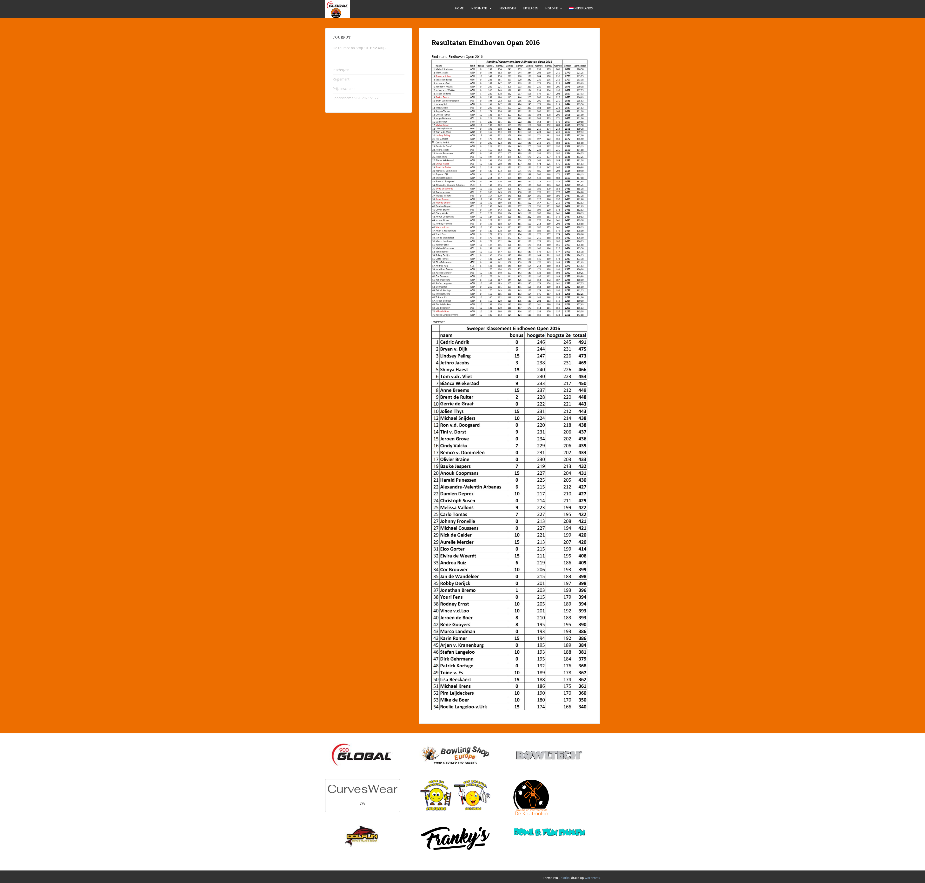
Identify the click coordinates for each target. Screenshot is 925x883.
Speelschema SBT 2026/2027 (355, 98)
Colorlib (564, 878)
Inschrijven (507, 8)
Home (459, 8)
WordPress (592, 878)
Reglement (341, 79)
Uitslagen (530, 8)
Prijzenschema (344, 88)
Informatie (479, 8)
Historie (551, 8)
